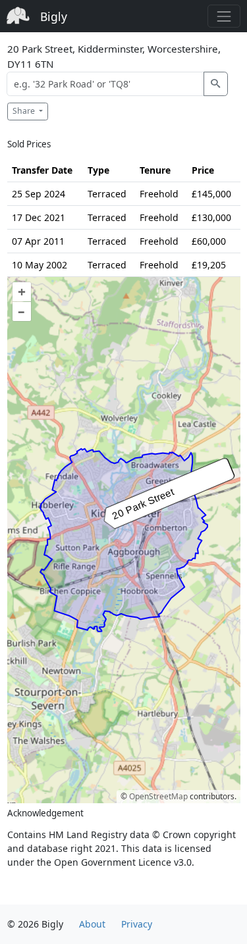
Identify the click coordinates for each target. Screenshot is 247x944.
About (92, 924)
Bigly (53, 16)
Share (25, 110)
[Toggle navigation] (223, 16)
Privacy (136, 924)
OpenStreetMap (158, 796)
